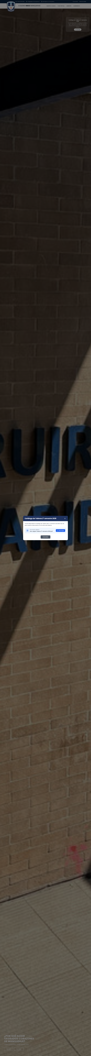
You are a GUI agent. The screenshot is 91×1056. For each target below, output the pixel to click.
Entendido (45, 537)
